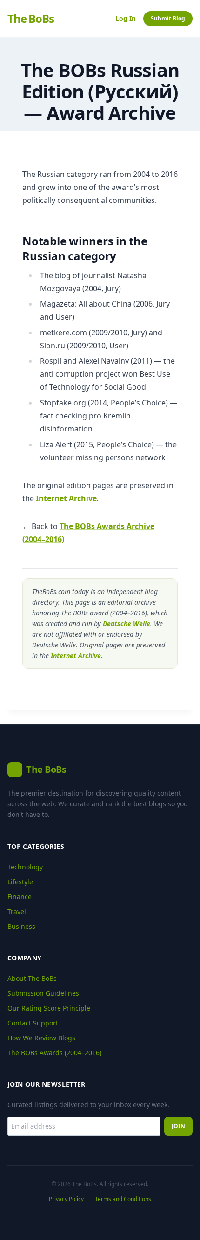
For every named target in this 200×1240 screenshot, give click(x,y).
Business (21, 926)
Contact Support (32, 1022)
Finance (19, 896)
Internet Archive (66, 498)
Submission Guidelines (43, 993)
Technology (25, 866)
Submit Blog (168, 18)
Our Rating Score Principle (48, 1008)
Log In (125, 18)
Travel (16, 911)
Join (178, 1126)
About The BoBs (32, 978)
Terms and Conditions (123, 1199)
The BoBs (30, 18)
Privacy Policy (66, 1199)
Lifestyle (20, 881)
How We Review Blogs (41, 1037)
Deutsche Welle (126, 623)
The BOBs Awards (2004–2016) (54, 1052)
